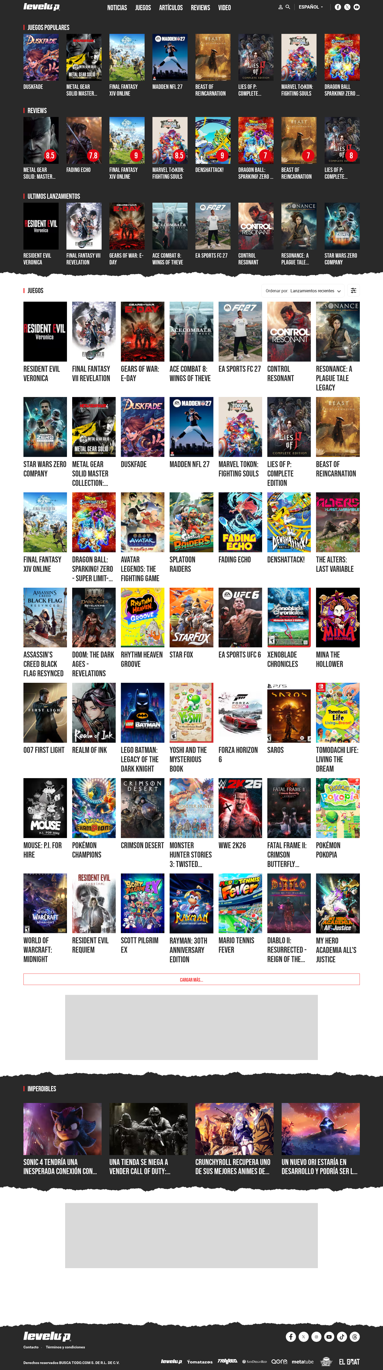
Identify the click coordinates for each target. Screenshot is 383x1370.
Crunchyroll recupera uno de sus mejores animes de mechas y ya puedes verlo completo (232, 1176)
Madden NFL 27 (190, 464)
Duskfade (33, 86)
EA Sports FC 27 (211, 255)
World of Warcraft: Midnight (37, 950)
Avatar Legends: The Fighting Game (140, 569)
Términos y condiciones (65, 1347)
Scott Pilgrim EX (139, 945)
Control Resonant (248, 259)
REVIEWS (200, 7)
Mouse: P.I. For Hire (42, 850)
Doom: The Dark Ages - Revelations (93, 664)
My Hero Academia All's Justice (336, 950)
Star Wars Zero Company (341, 259)
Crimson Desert (142, 845)
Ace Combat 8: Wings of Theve (167, 259)
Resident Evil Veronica (37, 259)
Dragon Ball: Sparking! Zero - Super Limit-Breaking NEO (255, 180)
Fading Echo (78, 169)
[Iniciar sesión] (280, 7)
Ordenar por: (277, 291)
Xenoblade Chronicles (282, 659)
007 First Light (44, 750)
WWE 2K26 (232, 845)
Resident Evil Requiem (90, 945)
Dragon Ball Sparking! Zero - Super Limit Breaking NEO (341, 97)
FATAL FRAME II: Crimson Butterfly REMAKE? (287, 859)
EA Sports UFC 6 (240, 654)
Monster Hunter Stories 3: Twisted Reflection (191, 859)
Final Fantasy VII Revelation (83, 259)
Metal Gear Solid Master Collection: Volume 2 (80, 97)
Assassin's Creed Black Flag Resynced (43, 664)
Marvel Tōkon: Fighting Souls (297, 90)
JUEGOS (143, 7)
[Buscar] (288, 7)
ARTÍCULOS (171, 7)
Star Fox (181, 654)
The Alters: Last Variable (335, 564)
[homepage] (41, 7)
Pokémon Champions (86, 850)
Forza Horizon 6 (238, 755)
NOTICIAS (117, 7)
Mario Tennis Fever (236, 945)
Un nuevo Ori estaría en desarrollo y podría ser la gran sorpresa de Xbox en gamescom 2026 (319, 1176)
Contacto (31, 1347)
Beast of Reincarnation (210, 90)
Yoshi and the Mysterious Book (188, 759)
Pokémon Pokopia (328, 850)
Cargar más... (191, 979)
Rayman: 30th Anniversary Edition (188, 950)
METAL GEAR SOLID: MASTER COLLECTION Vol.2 (40, 176)
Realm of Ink (89, 750)
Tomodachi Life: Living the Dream (337, 759)
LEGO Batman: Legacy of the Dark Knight (140, 759)
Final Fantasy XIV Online (123, 90)
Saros (275, 750)
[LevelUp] (171, 1362)
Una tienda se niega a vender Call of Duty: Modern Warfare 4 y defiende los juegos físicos (146, 1176)
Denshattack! (209, 169)
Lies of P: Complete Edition (248, 93)
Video (224, 7)
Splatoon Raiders (182, 564)
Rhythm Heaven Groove (142, 659)
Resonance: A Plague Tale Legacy (295, 262)
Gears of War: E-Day (126, 259)
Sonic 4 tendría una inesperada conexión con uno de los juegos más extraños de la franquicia (59, 1176)
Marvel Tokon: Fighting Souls (239, 469)
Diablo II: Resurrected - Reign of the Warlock (287, 954)
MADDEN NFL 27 (167, 86)
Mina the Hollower (329, 659)
